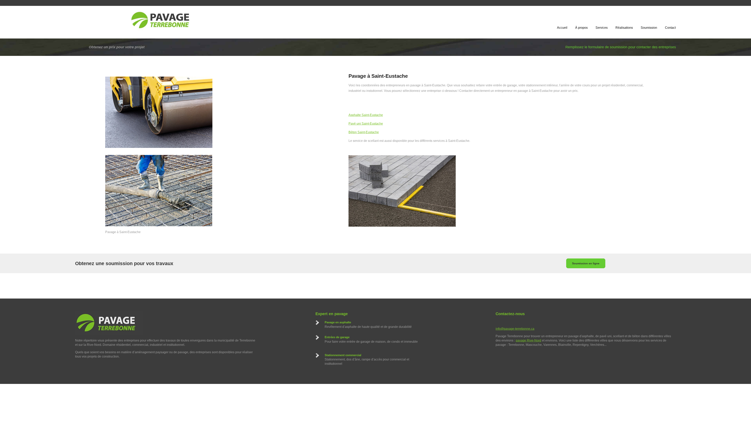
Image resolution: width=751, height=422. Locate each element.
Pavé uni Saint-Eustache (366, 123)
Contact (670, 27)
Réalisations (624, 27)
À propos (581, 27)
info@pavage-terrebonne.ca (515, 328)
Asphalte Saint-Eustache (366, 115)
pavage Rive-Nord (528, 340)
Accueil (562, 27)
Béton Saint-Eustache (364, 132)
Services (602, 27)
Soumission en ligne (585, 263)
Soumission (649, 27)
